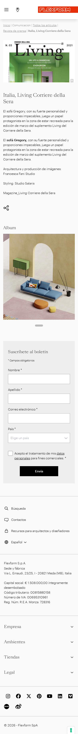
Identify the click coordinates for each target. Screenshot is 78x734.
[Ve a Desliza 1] (39, 325)
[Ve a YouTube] (49, 696)
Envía (39, 471)
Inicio (6, 25)
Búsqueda (18, 508)
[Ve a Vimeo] (69, 696)
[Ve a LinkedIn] (59, 696)
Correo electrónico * (23, 409)
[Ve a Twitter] (28, 696)
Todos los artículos (45, 25)
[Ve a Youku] (7, 706)
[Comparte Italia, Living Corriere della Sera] (6, 208)
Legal (9, 672)
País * (12, 429)
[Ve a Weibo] (17, 706)
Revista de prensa (14, 30)
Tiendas (11, 657)
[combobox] (39, 438)
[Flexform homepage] (58, 9)
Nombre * (15, 370)
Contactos (18, 519)
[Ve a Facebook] (17, 696)
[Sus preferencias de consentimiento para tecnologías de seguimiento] (71, 730)
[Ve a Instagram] (7, 696)
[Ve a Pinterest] (38, 696)
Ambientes (14, 642)
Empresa (12, 627)
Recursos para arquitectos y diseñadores (40, 531)
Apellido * (15, 389)
